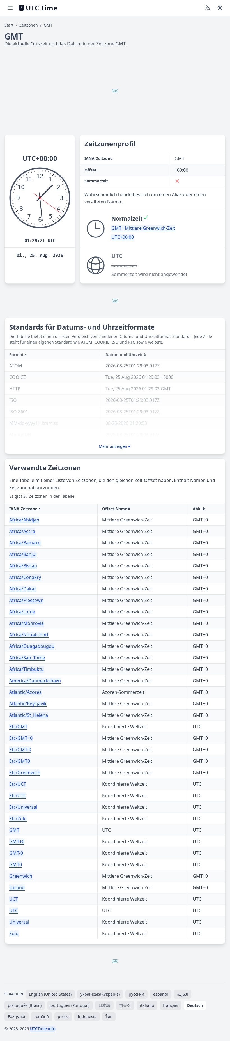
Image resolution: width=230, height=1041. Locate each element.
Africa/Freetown (26, 600)
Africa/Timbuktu (26, 669)
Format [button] (16, 354)
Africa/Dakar (22, 589)
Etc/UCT (17, 784)
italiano (147, 1005)
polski (63, 1016)
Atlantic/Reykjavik (28, 704)
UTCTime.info (42, 1028)
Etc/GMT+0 (21, 738)
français (170, 1005)
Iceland (17, 887)
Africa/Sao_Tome (27, 658)
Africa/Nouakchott (29, 635)
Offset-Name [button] (114, 508)
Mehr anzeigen (113, 446)
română (41, 1016)
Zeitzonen (28, 25)
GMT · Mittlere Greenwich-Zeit (143, 228)
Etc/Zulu (18, 818)
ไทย (108, 1016)
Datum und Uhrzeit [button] (124, 354)
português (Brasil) (25, 1005)
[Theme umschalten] (220, 7)
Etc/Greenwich (24, 772)
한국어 (125, 1005)
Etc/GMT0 (19, 761)
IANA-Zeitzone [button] (23, 508)
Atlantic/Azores (25, 692)
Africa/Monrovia (26, 623)
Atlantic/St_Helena (28, 715)
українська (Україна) (100, 994)
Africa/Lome (22, 612)
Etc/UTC (17, 795)
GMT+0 (16, 841)
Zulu (14, 933)
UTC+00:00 (122, 237)
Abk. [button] (197, 508)
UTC (13, 910)
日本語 (104, 1005)
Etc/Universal (23, 807)
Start (8, 25)
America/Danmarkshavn (35, 681)
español (160, 994)
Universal (19, 922)
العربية (182, 994)
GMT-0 (16, 853)
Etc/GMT (18, 727)
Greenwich (20, 876)
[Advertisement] (115, 91)
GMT (14, 830)
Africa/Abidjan (24, 520)
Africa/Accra (22, 531)
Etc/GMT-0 (20, 749)
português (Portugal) (69, 1005)
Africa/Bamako (25, 543)
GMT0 (15, 864)
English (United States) (50, 994)
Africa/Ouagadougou (31, 646)
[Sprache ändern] (207, 7)
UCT (13, 899)
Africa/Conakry (25, 577)
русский (136, 994)
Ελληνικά (16, 1016)
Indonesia (87, 1016)
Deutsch (195, 1005)
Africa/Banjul (22, 554)
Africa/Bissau (23, 566)
